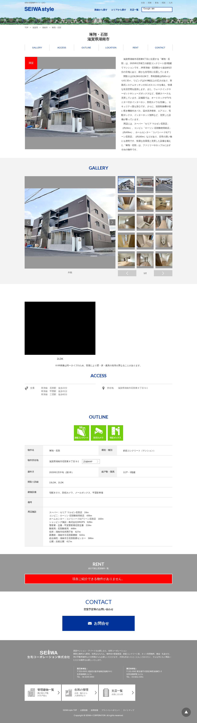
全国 (143, 3)
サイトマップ (128, 710)
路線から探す (100, 9)
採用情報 (94, 710)
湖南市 (45, 27)
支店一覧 (134, 9)
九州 (170, 3)
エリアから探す (118, 9)
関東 (150, 3)
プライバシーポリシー (110, 710)
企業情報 (84, 710)
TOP (26, 27)
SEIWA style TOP (70, 710)
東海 (157, 3)
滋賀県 (35, 27)
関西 (163, 3)
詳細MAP (87, 461)
